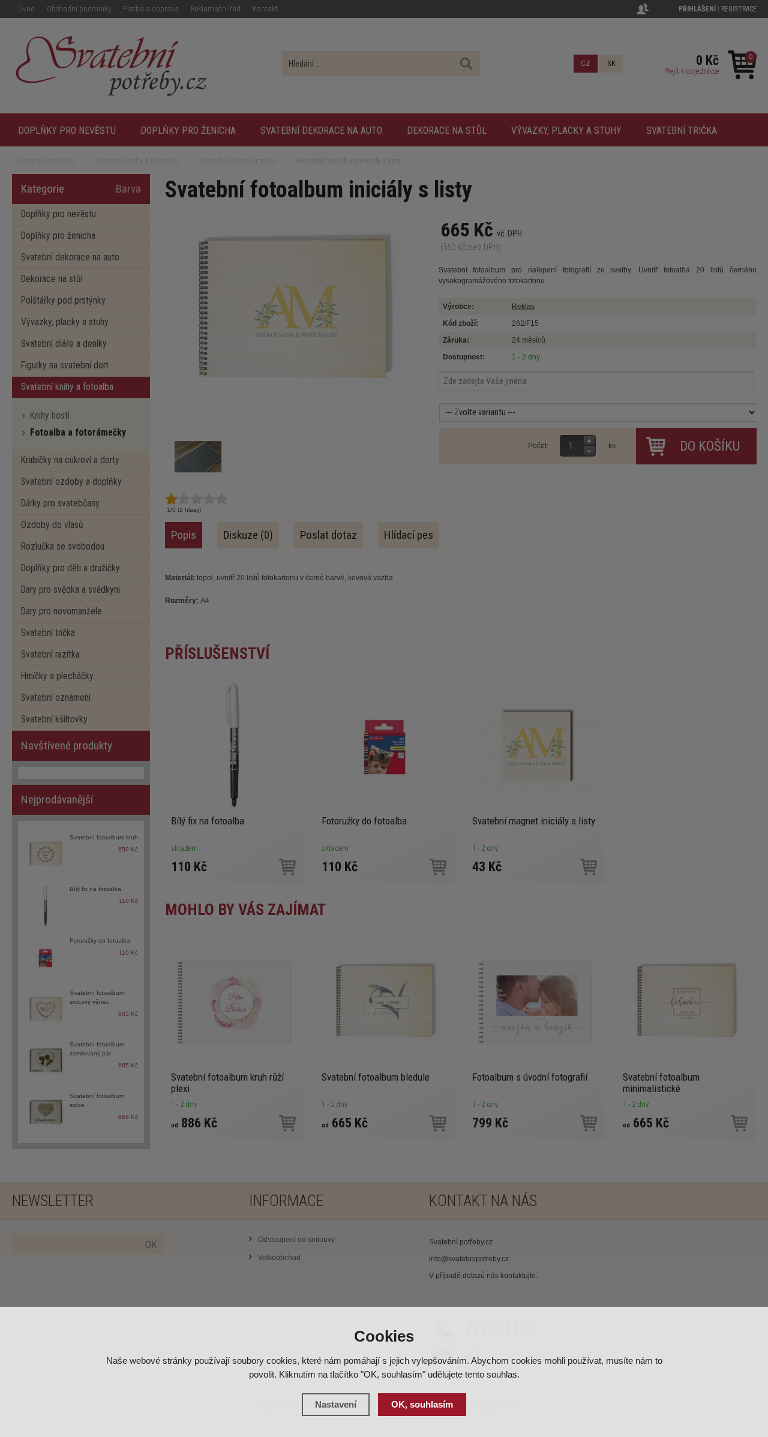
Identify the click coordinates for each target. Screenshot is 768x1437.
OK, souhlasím (422, 1404)
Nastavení (335, 1404)
